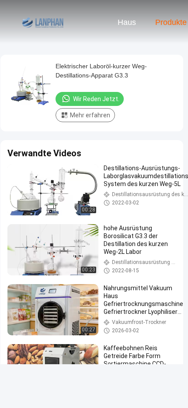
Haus (127, 22)
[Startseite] (43, 21)
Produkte (171, 22)
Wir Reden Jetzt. (96, 98)
